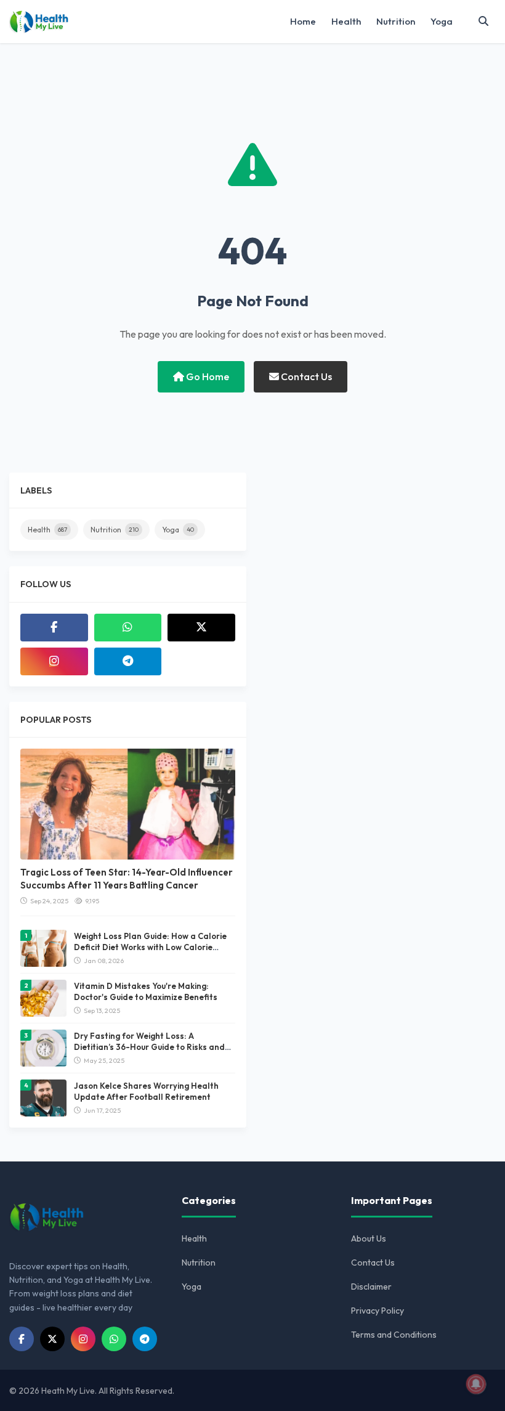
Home (303, 21)
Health (346, 21)
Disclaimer (371, 1286)
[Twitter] (201, 627)
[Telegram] (128, 661)
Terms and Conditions (394, 1334)
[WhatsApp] (128, 627)
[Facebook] (54, 627)
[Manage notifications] (476, 1384)
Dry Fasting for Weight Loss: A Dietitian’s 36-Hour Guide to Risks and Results (149, 1047)
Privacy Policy (377, 1310)
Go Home (206, 376)
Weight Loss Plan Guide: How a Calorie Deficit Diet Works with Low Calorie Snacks (150, 947)
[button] (483, 21)
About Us (368, 1238)
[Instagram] (54, 661)
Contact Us (305, 376)
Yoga (441, 21)
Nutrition (395, 21)
